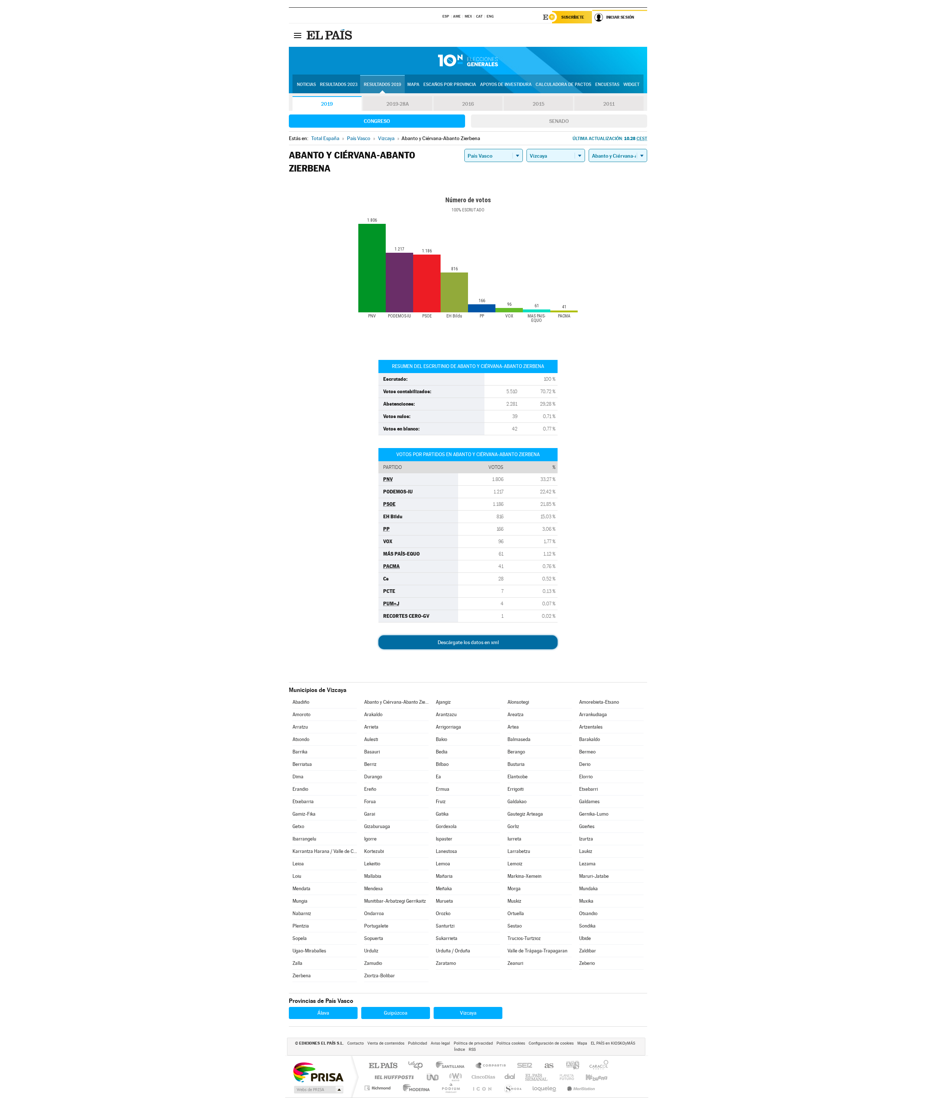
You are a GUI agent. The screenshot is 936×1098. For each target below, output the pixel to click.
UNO (433, 1077)
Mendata (301, 888)
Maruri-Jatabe (594, 876)
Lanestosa (446, 851)
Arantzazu (446, 714)
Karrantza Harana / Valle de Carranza (324, 851)
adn (570, 1066)
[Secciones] (297, 35)
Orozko (443, 913)
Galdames (589, 801)
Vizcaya (468, 1013)
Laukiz (585, 851)
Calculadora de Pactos (563, 84)
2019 (327, 104)
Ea (438, 776)
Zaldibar (587, 951)
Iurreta (514, 839)
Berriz (370, 764)
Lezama (587, 863)
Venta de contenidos (385, 1043)
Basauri (372, 752)
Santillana (452, 1066)
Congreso (377, 121)
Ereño (370, 789)
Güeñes (587, 826)
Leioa (298, 863)
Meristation (579, 1088)
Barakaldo (589, 739)
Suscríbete (572, 17)
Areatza (515, 714)
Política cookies (511, 1043)
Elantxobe (517, 776)
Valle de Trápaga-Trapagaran (537, 951)
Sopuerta (373, 938)
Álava (323, 1013)
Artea (513, 727)
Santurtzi (445, 926)
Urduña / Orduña (453, 951)
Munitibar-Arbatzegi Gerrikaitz (395, 901)
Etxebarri (588, 789)
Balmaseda (519, 739)
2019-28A (397, 104)
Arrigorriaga (448, 727)
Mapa (413, 84)
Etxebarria (303, 801)
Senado (559, 121)
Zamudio (373, 963)
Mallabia (372, 876)
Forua (370, 801)
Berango (516, 752)
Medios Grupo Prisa (318, 1089)
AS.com (546, 1066)
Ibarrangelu (304, 839)
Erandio (300, 789)
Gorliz (513, 826)
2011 (609, 104)
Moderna (414, 1088)
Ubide (585, 938)
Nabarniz (301, 913)
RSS (472, 1049)
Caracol (596, 1066)
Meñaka (444, 888)
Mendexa (373, 888)
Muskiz (514, 901)
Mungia (299, 901)
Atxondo (300, 739)
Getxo (298, 826)
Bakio (441, 739)
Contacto (355, 1043)
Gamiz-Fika (304, 814)
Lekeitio (372, 863)
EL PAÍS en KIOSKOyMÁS (613, 1043)
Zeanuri (515, 963)
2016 (468, 104)
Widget (631, 84)
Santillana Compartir (491, 1066)
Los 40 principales (418, 1066)
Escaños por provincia (449, 84)
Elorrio (586, 776)
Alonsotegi (518, 702)
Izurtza (586, 839)
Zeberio (587, 963)
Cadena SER (522, 1066)
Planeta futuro (564, 1077)
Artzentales (591, 727)
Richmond (378, 1088)
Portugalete (376, 926)
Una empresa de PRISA (318, 1071)
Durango (373, 776)
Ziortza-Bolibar (379, 975)
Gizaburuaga (377, 826)
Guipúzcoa (395, 1013)
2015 (538, 104)
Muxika (586, 901)
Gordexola (446, 826)
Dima (297, 776)
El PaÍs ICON (482, 1088)
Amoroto (301, 714)
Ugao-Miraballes (309, 951)
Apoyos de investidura (506, 84)
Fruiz (441, 801)
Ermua (442, 789)
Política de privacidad (473, 1043)
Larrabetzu (518, 851)
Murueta (444, 901)
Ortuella (515, 913)
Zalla (297, 963)
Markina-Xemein (524, 876)
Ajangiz (443, 702)
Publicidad (417, 1043)
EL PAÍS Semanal (536, 1077)
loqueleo (544, 1088)
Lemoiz (514, 863)
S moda (512, 1088)
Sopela (299, 938)
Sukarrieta (446, 938)
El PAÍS (383, 1066)
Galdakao (516, 801)
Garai (369, 814)
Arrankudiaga (593, 714)
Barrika (299, 752)
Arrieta (371, 727)
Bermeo (587, 752)
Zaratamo (446, 963)
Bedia (442, 752)
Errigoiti (515, 789)
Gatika (442, 814)
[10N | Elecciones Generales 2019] (468, 61)
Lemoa (443, 863)
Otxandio (588, 913)
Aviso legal (440, 1043)
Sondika (587, 926)
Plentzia (300, 926)
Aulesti (371, 739)
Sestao (514, 926)
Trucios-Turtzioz (524, 938)
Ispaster (444, 839)
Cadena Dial (510, 1077)
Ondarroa (374, 913)
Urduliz (371, 951)
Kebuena (590, 1077)
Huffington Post (393, 1077)
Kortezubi (374, 851)
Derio (584, 764)
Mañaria (444, 876)
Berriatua (302, 764)
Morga (514, 888)
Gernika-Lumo (593, 814)
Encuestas (607, 84)
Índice (459, 1049)
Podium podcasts (450, 1088)
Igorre (370, 839)
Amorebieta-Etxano (599, 702)
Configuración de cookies (551, 1043)
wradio (454, 1077)
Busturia (516, 764)
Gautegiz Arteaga (525, 814)
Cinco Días (482, 1077)
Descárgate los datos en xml (468, 642)
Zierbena (301, 975)
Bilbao (442, 764)
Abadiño (300, 702)
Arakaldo (373, 714)
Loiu (296, 876)
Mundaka (588, 888)
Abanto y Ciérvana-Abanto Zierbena (396, 702)
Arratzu (300, 727)
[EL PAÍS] (330, 35)
